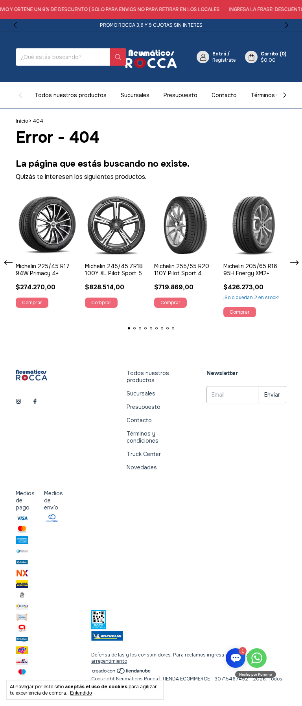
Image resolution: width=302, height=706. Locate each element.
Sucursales (135, 95)
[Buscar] (118, 57)
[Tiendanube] (121, 672)
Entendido (81, 693)
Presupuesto (180, 95)
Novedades (142, 467)
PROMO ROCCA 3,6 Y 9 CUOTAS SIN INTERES (151, 25)
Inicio (22, 121)
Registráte (224, 60)
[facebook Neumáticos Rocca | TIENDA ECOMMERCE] (35, 401)
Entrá (219, 54)
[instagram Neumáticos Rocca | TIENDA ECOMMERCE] (18, 401)
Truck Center (144, 454)
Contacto (224, 95)
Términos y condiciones (142, 437)
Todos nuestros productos (71, 95)
